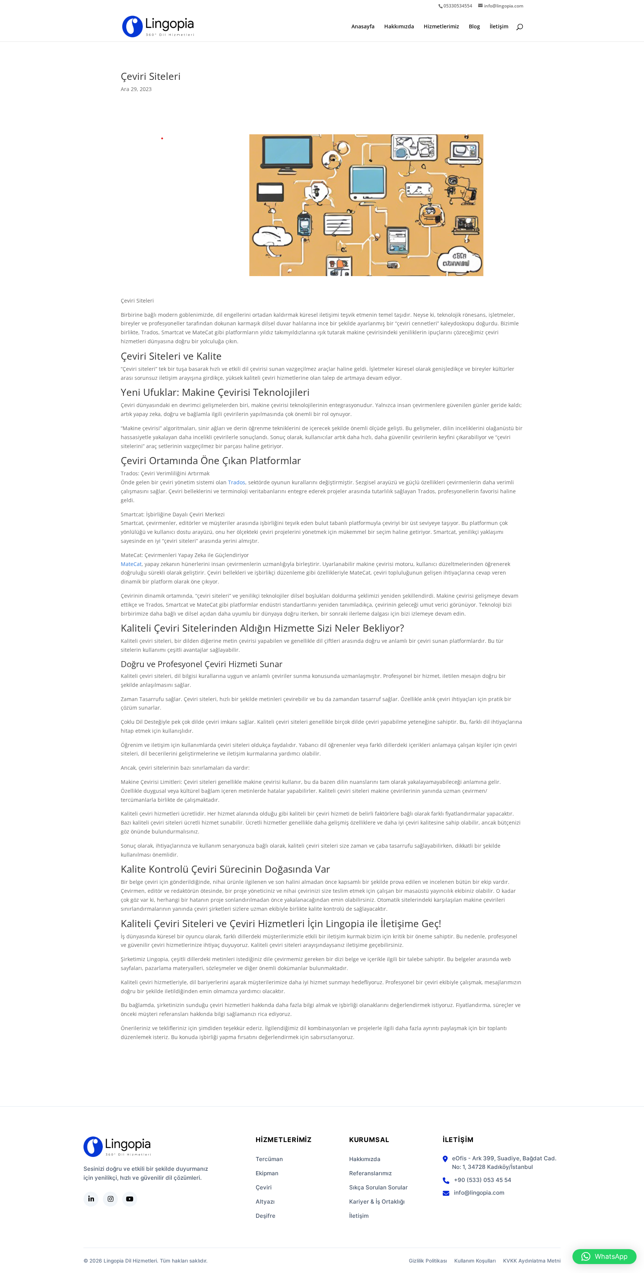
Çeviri (264, 1187)
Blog (474, 27)
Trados (236, 482)
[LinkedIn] (90, 1199)
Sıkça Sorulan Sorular (378, 1187)
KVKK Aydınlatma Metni (532, 1261)
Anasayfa (363, 27)
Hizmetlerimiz (441, 27)
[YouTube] (129, 1199)
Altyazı (265, 1201)
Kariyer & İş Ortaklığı (377, 1201)
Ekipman (267, 1173)
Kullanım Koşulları (475, 1261)
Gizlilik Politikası (428, 1261)
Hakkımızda (399, 27)
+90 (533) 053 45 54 (482, 1179)
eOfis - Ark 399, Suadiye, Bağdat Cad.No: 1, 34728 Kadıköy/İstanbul (504, 1162)
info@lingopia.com (479, 1192)
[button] (604, 1256)
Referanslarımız (370, 1173)
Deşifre (265, 1215)
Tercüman (269, 1159)
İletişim (499, 27)
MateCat (131, 563)
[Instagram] (110, 1199)
